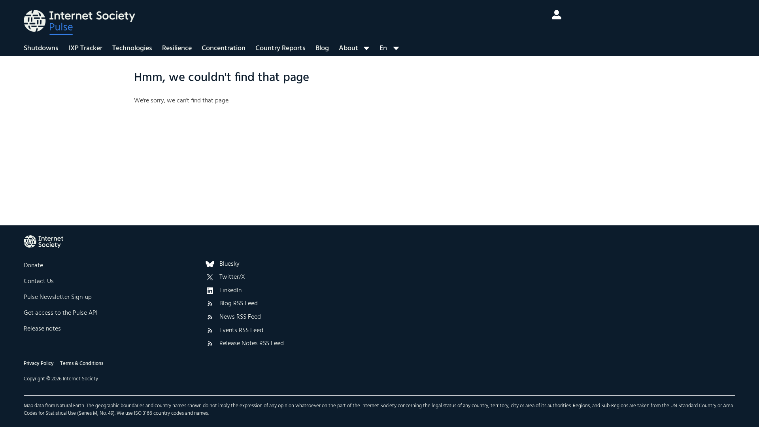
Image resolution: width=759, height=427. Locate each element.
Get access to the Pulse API (61, 313)
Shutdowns (41, 48)
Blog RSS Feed (238, 304)
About (348, 48)
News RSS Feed (240, 317)
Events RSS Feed (241, 330)
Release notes (42, 329)
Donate (33, 265)
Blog (322, 48)
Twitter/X (232, 277)
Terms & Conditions (81, 363)
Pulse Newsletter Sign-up (58, 297)
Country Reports (280, 48)
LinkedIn (230, 291)
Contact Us (39, 281)
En (383, 48)
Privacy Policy (39, 363)
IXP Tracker (85, 48)
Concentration (223, 48)
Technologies (132, 48)
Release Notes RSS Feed (251, 344)
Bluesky (229, 264)
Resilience (177, 48)
